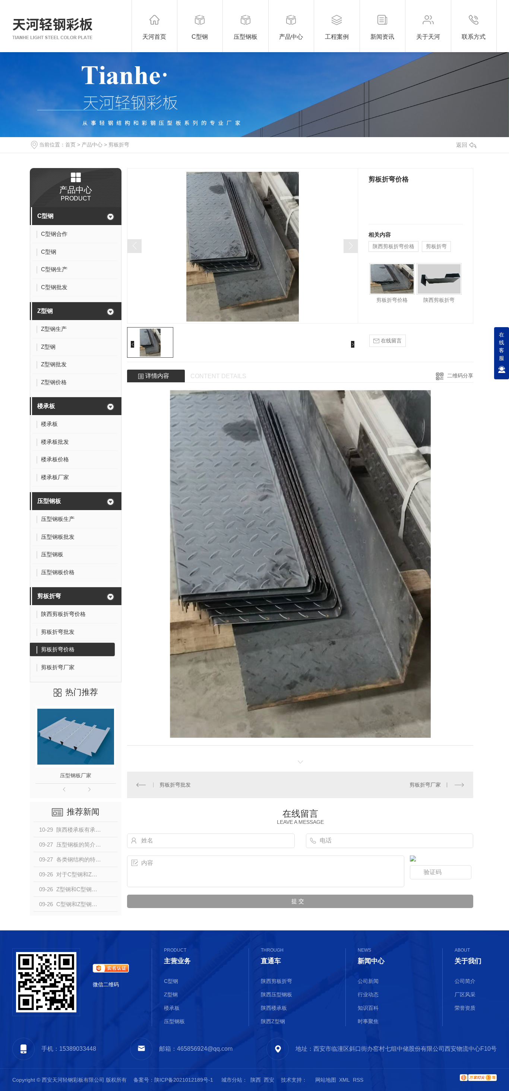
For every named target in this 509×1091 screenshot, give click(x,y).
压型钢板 (49, 501)
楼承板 (46, 406)
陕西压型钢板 (276, 994)
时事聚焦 (368, 1021)
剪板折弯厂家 (425, 785)
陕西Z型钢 (273, 1021)
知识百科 (368, 1008)
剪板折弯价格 (392, 300)
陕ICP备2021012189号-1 (183, 1080)
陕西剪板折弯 (439, 300)
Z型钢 (45, 311)
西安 (269, 1080)
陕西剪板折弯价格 (393, 246)
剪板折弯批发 (175, 785)
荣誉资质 (465, 1008)
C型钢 (45, 216)
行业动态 (368, 994)
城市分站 (231, 1080)
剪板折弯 (118, 145)
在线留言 (390, 341)
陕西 (255, 1080)
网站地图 (325, 1080)
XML (344, 1080)
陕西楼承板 (274, 1008)
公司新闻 (368, 981)
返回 (461, 145)
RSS (358, 1080)
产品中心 (92, 145)
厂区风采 (465, 994)
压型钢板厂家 (75, 775)
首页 (70, 145)
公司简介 (465, 981)
